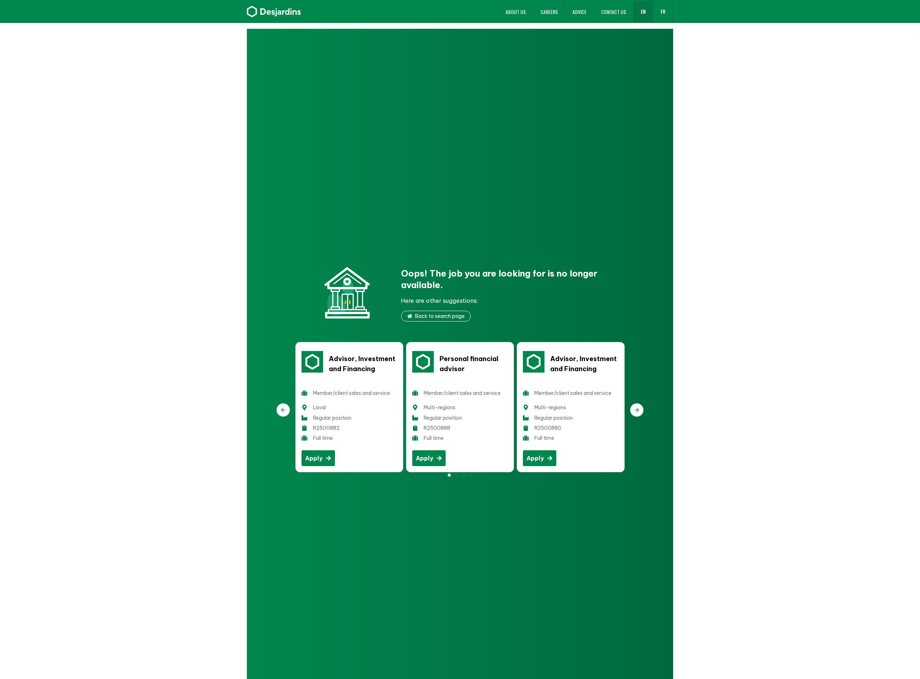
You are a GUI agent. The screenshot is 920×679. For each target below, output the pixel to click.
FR (663, 11)
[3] (471, 475)
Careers (549, 11)
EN (643, 11)
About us (516, 11)
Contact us (613, 11)
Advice (579, 11)
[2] (464, 475)
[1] (457, 475)
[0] (449, 475)
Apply (314, 458)
